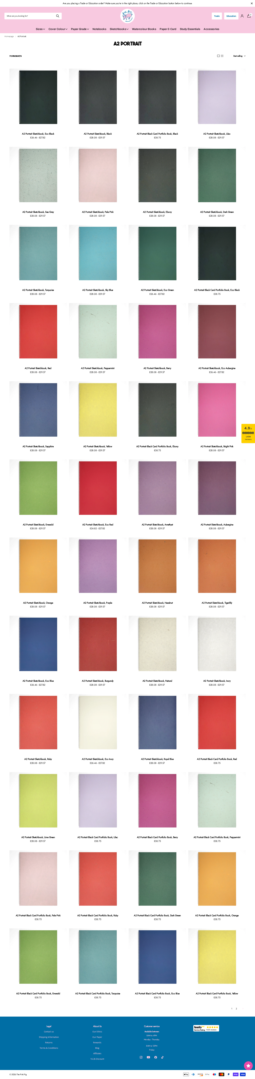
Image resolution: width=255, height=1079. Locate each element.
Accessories (211, 29)
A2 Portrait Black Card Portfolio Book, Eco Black (217, 290)
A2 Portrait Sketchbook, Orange (38, 602)
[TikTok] (162, 1057)
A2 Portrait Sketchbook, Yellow (97, 446)
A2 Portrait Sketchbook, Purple (97, 602)
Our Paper (97, 1037)
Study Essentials (190, 29)
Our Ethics (97, 1031)
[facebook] (155, 1057)
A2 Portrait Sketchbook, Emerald (38, 524)
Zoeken (58, 16)
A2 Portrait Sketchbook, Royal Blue (157, 759)
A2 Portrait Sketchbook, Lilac (216, 133)
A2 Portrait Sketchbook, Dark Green (217, 212)
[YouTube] (148, 1057)
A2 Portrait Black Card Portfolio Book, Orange (216, 915)
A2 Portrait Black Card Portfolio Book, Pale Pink (38, 915)
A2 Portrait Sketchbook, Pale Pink (97, 212)
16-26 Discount (97, 1058)
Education (231, 16)
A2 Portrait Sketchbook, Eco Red (97, 524)
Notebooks (99, 29)
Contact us (49, 1031)
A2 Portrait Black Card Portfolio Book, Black (157, 133)
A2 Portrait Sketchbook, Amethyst (157, 524)
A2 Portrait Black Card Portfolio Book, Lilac (97, 837)
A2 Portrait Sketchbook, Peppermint (97, 368)
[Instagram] (141, 1057)
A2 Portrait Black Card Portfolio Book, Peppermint (217, 837)
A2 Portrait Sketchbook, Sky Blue (97, 290)
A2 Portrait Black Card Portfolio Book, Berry (157, 837)
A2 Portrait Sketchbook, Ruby (38, 759)
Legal (48, 1026)
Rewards (97, 1042)
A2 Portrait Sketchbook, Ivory (217, 681)
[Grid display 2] (222, 56)
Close (252, 3)
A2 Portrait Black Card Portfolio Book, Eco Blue (157, 993)
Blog (97, 1048)
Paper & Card (168, 29)
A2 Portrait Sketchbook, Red (38, 368)
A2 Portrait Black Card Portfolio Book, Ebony (157, 446)
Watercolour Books (144, 29)
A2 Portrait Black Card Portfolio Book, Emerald (38, 993)
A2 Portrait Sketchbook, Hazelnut (157, 602)
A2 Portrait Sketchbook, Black (98, 133)
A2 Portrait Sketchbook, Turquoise (38, 290)
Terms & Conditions (49, 1048)
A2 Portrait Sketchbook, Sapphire (38, 446)
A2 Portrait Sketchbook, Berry (157, 368)
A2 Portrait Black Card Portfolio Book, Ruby (97, 915)
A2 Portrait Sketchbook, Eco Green (157, 290)
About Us (97, 1026)
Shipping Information (49, 1037)
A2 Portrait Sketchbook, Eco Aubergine (216, 368)
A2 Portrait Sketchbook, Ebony (157, 212)
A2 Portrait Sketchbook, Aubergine (217, 524)
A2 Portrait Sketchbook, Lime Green (38, 837)
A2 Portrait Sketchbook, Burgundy (97, 681)
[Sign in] (242, 16)
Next (243, 1008)
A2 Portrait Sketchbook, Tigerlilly (217, 602)
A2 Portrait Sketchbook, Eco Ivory (97, 759)
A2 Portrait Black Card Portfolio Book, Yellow (217, 993)
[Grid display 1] (218, 56)
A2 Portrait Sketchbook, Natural (157, 681)
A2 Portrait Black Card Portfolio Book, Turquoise (97, 993)
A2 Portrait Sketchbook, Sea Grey (38, 212)
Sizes (39, 29)
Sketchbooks (118, 29)
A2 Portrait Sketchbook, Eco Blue (38, 681)
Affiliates (97, 1053)
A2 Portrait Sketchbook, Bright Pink (217, 446)
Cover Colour (57, 29)
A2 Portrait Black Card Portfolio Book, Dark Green (157, 915)
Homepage (9, 36)
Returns (49, 1042)
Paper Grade (79, 29)
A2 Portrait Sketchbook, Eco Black (38, 133)
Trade (217, 16)
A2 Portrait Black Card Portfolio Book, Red (217, 759)
